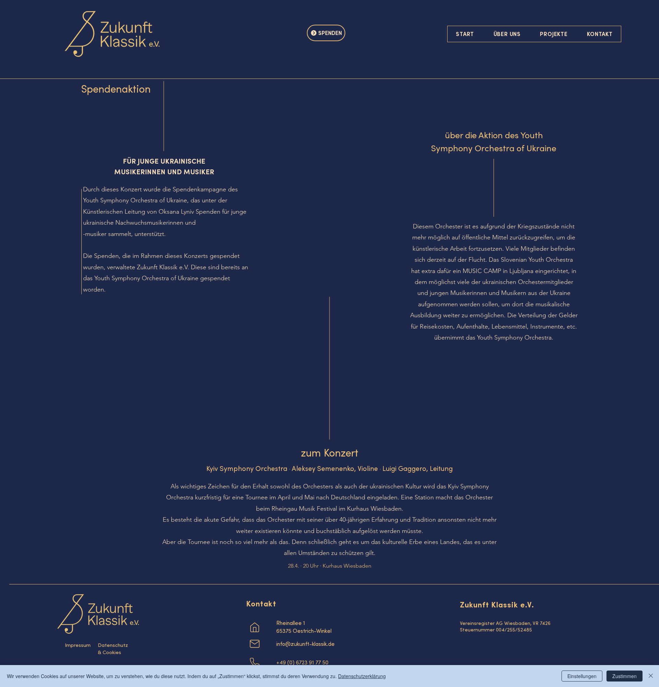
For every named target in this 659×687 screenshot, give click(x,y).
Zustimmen (624, 676)
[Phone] (254, 662)
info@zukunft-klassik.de (305, 643)
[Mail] (254, 644)
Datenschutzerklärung (362, 676)
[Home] (254, 627)
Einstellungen (582, 676)
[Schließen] (651, 676)
